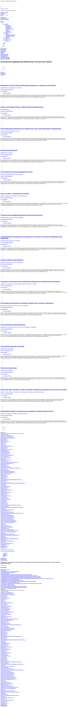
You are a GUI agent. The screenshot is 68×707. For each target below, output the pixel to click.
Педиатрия (4, 491)
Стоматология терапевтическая (8, 517)
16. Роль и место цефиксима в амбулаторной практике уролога (13, 587)
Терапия (3, 523)
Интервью (8, 36)
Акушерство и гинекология (7, 435)
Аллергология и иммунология (7, 436)
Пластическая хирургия (6, 492)
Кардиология (4, 460)
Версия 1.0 (5, 555)
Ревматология (4, 502)
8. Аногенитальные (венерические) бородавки (10, 579)
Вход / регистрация (4, 12)
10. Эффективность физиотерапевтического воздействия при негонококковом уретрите (18, 581)
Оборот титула (3, 565)
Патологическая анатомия (7, 489)
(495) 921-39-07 (4, 559)
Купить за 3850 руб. (7, 136)
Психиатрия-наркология (6, 495)
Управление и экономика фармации (8, 531)
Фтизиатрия (4, 539)
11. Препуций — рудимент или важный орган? (10, 582)
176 (4, 69)
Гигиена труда (4, 448)
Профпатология (4, 493)
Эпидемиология (4, 546)
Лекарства (5, 39)
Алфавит (2, 72)
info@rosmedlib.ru (4, 560)
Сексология (3, 508)
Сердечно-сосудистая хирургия (8, 509)
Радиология (4, 500)
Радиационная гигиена (6, 499)
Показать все (3, 17)
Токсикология (4, 524)
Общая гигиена (4, 480)
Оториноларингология (6, 486)
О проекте (5, 553)
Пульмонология (4, 498)
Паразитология (4, 488)
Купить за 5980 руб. (7, 311)
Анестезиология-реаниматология (8, 437)
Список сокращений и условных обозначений (10, 571)
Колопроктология (5, 464)
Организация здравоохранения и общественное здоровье (13, 483)
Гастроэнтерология (5, 441)
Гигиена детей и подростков (7, 445)
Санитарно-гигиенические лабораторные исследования (12, 507)
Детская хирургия (5, 456)
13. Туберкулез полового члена (7, 584)
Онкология (4, 481)
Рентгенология (4, 503)
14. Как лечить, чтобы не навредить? (8, 585)
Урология (3, 532)
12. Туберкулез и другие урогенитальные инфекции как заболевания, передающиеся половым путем (21, 583)
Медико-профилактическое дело (8, 471)
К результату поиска (5, 19)
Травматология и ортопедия (7, 527)
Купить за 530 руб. (7, 114)
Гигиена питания (4, 447)
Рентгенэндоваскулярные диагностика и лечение (11, 505)
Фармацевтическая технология (8, 533)
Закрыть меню (4, 705)
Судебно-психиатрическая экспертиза (9, 521)
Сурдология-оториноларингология (8, 522)
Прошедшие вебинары (10, 35)
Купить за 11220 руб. (7, 222)
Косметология (4, 465)
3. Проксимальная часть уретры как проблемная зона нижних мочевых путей (16, 574)
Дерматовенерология (6, 451)
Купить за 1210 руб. (7, 158)
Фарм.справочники (4, 55)
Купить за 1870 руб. (7, 179)
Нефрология (4, 478)
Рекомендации (9, 27)
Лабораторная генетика (6, 466)
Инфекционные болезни (6, 459)
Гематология (4, 442)
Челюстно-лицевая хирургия (7, 543)
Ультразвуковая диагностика (7, 529)
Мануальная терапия (5, 470)
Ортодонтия (4, 484)
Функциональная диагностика (7, 540)
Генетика (3, 443)
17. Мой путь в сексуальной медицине (8, 588)
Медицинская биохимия (6, 473)
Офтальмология (5, 487)
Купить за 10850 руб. (7, 332)
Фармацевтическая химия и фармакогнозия (10, 535)
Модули (7, 33)
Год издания (3, 74)
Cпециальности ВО (4, 434)
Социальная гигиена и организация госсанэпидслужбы (12, 513)
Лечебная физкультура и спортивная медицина (11, 467)
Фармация (3, 536)
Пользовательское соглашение (7, 549)
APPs (4, 556)
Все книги (8, 25)
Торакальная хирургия (6, 525)
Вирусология (4, 440)
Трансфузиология (5, 528)
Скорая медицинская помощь (7, 668)
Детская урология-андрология (7, 455)
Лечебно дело (4, 469)
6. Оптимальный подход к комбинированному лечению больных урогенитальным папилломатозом (20, 577)
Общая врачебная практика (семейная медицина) (11, 479)
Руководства (8, 26)
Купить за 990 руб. (7, 419)
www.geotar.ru (3, 558)
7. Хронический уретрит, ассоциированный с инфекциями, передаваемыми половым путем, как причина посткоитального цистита (27, 578)
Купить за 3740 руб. (7, 246)
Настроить (3, 547)
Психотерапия (4, 496)
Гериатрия (3, 444)
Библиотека (5, 24)
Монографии (8, 28)
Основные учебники (4, 54)
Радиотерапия (4, 501)
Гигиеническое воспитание (6, 449)
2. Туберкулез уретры (5, 573)
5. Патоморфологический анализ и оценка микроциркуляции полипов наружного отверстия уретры (20, 576)
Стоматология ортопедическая (7, 516)
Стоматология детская (6, 514)
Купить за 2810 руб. (7, 267)
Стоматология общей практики (7, 515)
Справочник (8, 40)
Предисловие (3, 570)
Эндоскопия (4, 545)
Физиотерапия (4, 537)
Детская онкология (5, 454)
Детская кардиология (6, 452)
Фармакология (9, 31)
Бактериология (4, 438)
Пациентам (8, 30)
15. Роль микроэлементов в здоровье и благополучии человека (13, 586)
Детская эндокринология (6, 457)
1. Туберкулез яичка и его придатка (8, 572)
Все (5, 547)
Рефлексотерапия (5, 506)
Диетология (4, 458)
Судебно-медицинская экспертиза (8, 520)
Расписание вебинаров (10, 34)
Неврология (4, 474)
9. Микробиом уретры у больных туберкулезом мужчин (12, 580)
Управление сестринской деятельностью (10, 530)
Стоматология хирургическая (7, 518)
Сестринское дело (5, 510)
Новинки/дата (3, 73)
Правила (5, 554)
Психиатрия (4, 494)
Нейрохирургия (4, 476)
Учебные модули (4, 56)
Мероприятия (5, 37)
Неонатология (4, 477)
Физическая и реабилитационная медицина (10, 538)
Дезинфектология (5, 450)
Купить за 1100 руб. (7, 93)
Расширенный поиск (5, 18)
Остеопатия (3, 485)
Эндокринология (5, 544)
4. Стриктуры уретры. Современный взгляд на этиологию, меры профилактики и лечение (19, 575)
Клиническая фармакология (7, 463)
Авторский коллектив (5, 569)
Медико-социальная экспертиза (7, 472)
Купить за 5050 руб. (7, 289)
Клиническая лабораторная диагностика (9, 462)
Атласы (7, 29)
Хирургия (3, 542)
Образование (5, 32)
